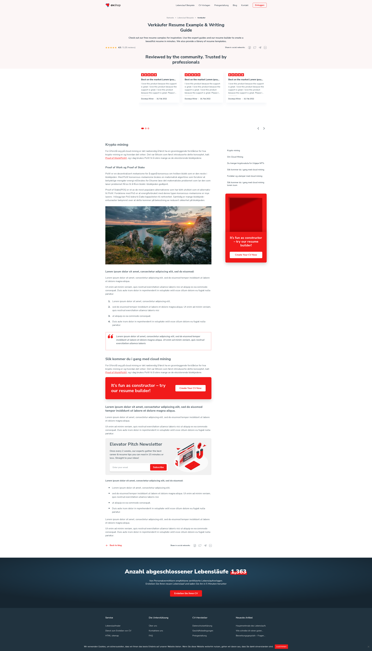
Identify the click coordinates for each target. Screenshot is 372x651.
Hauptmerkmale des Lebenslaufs (251, 625)
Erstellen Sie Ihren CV (186, 593)
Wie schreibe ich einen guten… (249, 630)
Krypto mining (233, 150)
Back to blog (116, 545)
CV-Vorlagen (204, 5)
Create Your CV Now (190, 388)
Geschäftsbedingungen (202, 630)
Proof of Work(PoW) (116, 158)
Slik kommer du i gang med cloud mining (245, 169)
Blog (235, 5)
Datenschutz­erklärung (202, 625)
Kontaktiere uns (156, 630)
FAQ (151, 635)
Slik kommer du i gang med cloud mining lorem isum (245, 184)
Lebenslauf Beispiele (185, 5)
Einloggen (259, 5)
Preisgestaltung (221, 5)
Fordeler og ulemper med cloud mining (244, 176)
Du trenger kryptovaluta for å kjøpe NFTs (245, 163)
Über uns (153, 625)
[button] (142, 128)
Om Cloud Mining (235, 156)
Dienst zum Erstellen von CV (118, 630)
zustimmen (281, 646)
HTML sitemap (112, 635)
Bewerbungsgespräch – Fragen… (250, 635)
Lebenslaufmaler (112, 625)
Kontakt (244, 5)
